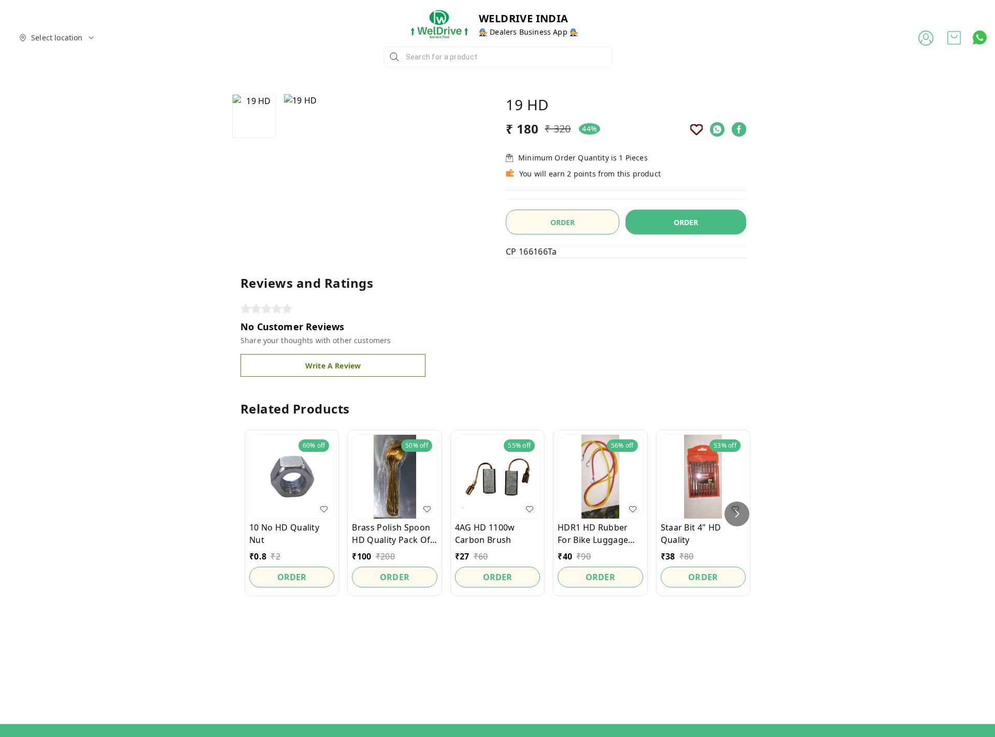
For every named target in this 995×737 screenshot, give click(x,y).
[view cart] (954, 38)
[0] (954, 38)
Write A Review (333, 366)
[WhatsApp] (717, 129)
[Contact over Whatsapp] (980, 38)
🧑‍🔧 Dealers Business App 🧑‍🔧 (528, 32)
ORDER (686, 222)
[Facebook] (739, 129)
